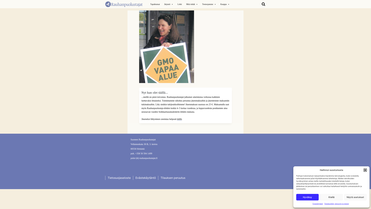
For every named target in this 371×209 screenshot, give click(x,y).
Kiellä (331, 197)
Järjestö (167, 4)
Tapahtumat (155, 4)
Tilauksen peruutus (173, 178)
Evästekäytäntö (318, 204)
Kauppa (223, 4)
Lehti (180, 4)
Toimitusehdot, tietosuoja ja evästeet (336, 204)
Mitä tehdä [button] (190, 4)
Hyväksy (307, 197)
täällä (179, 119)
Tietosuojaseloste (119, 178)
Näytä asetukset (355, 197)
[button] (365, 170)
